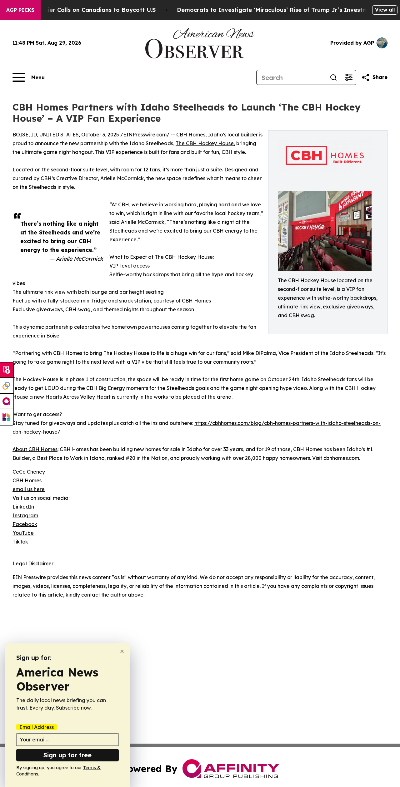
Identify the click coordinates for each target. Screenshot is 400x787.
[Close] (122, 651)
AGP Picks (20, 10)
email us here (28, 489)
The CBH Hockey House (205, 143)
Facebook (24, 524)
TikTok (20, 542)
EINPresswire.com (145, 134)
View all (385, 10)
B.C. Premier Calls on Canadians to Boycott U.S (88, 9)
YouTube (23, 533)
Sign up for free (67, 755)
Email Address (36, 727)
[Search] (333, 77)
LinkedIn (23, 507)
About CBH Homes (35, 449)
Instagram (25, 515)
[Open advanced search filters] (348, 77)
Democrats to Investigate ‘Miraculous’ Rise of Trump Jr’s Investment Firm (284, 9)
